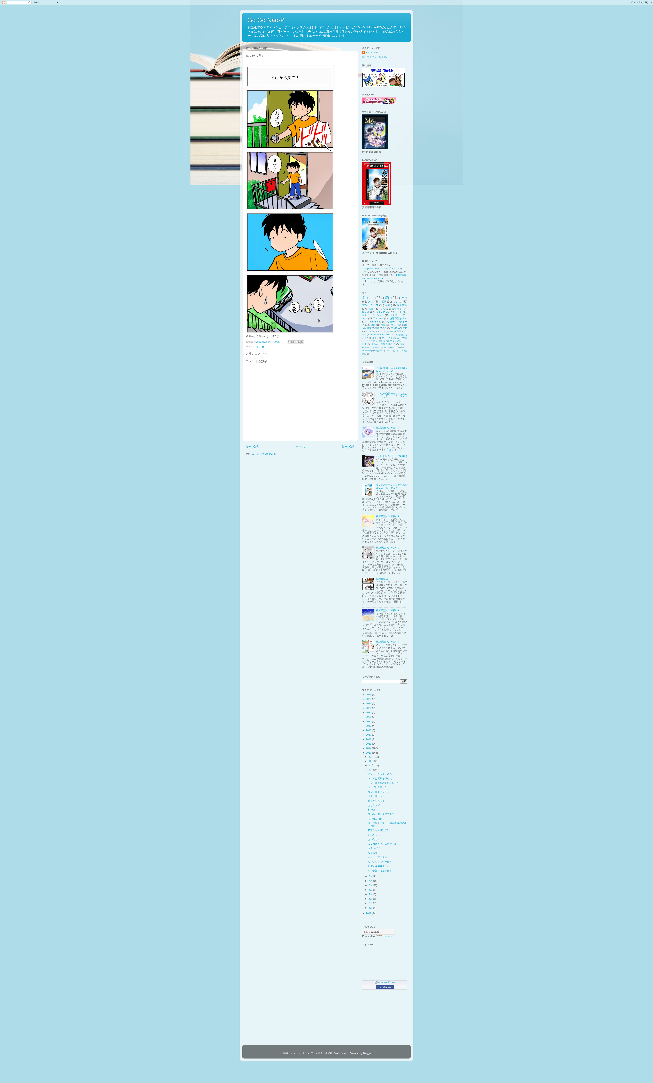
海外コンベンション (373, 315)
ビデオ (379, 351)
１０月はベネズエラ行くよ (382, 844)
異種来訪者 (382, 579)
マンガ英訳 (396, 325)
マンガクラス (370, 305)
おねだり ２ (374, 835)
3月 (371, 898)
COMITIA (394, 328)
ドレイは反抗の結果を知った (383, 783)
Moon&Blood (374, 321)
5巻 (385, 328)
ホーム (300, 447)
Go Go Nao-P (265, 19)
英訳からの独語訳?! (378, 830)
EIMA (402, 344)
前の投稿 (348, 447)
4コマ (257, 346)
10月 (371, 765)
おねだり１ (374, 839)
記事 (371, 308)
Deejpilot (338, 1053)
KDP (383, 301)
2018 (369, 730)
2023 (369, 708)
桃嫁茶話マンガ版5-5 (387, 610)
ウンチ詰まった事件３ (380, 870)
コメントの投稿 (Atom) (264, 454)
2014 (369, 748)
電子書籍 (401, 305)
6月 (371, 885)
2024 (369, 703)
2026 (369, 694)
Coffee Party (382, 312)
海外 (387, 305)
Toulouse (378, 318)
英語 (383, 325)
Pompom (395, 347)
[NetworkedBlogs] (385, 982)
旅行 (373, 325)
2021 (369, 717)
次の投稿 (252, 447)
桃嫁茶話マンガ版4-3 (387, 641)
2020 (369, 721)
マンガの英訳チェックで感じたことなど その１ (391, 486)
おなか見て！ (375, 805)
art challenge (367, 351)
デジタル (369, 331)
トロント (381, 331)
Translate (387, 936)
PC (387, 341)
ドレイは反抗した (377, 787)
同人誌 (366, 312)
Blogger (367, 1053)
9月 (371, 770)
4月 (371, 894)
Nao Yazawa (372, 52)
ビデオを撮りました (378, 866)
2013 (369, 753)
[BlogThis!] (292, 342)
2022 (369, 712)
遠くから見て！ (376, 800)
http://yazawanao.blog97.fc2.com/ (383, 268)
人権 (396, 351)
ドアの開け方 (375, 796)
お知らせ (377, 347)
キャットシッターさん (380, 774)
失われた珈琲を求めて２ (381, 814)
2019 (369, 726)
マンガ (397, 301)
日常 (382, 309)
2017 (369, 735)
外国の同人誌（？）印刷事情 (391, 456)
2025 (369, 699)
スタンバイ (374, 848)
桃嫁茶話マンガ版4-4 (387, 428)
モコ (386, 347)
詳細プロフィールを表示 (375, 57)
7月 (371, 881)
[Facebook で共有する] (299, 342)
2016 (369, 739)
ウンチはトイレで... (378, 792)
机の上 (371, 810)
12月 (371, 756)
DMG (405, 328)
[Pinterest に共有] (302, 342)
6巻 (380, 341)
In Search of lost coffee (380, 335)
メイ (371, 301)
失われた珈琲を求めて (383, 344)
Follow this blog (385, 987)
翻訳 (377, 328)
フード (388, 351)
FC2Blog (365, 347)
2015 (369, 744)
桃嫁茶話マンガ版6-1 (387, 547)
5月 (371, 889)
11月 (371, 761)
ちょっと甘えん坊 (377, 857)
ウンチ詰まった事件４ (380, 862)
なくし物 (373, 853)
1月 (371, 907)
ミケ (391, 331)
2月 (371, 903)
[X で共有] (295, 342)
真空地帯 (397, 309)
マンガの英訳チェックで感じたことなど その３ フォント (391, 396)
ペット (398, 312)
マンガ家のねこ (376, 819)
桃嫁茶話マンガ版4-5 (387, 516)
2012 (369, 913)
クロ (404, 297)
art (403, 347)
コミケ (375, 338)
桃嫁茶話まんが (398, 318)
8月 (371, 876)
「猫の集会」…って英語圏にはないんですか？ (391, 369)
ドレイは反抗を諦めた (380, 778)
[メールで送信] (289, 342)
